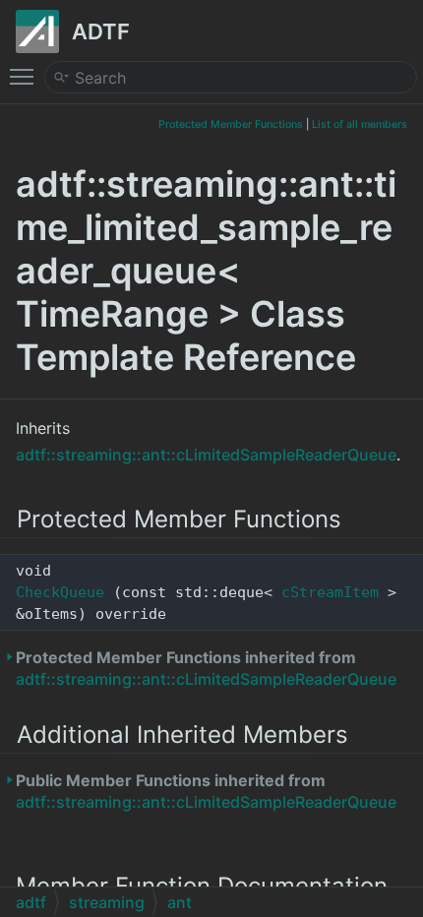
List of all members (359, 124)
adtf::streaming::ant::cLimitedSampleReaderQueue (206, 454)
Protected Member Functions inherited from (206, 668)
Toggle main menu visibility (25, 75)
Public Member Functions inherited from (206, 791)
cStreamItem (330, 592)
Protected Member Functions (230, 124)
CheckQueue (60, 592)
